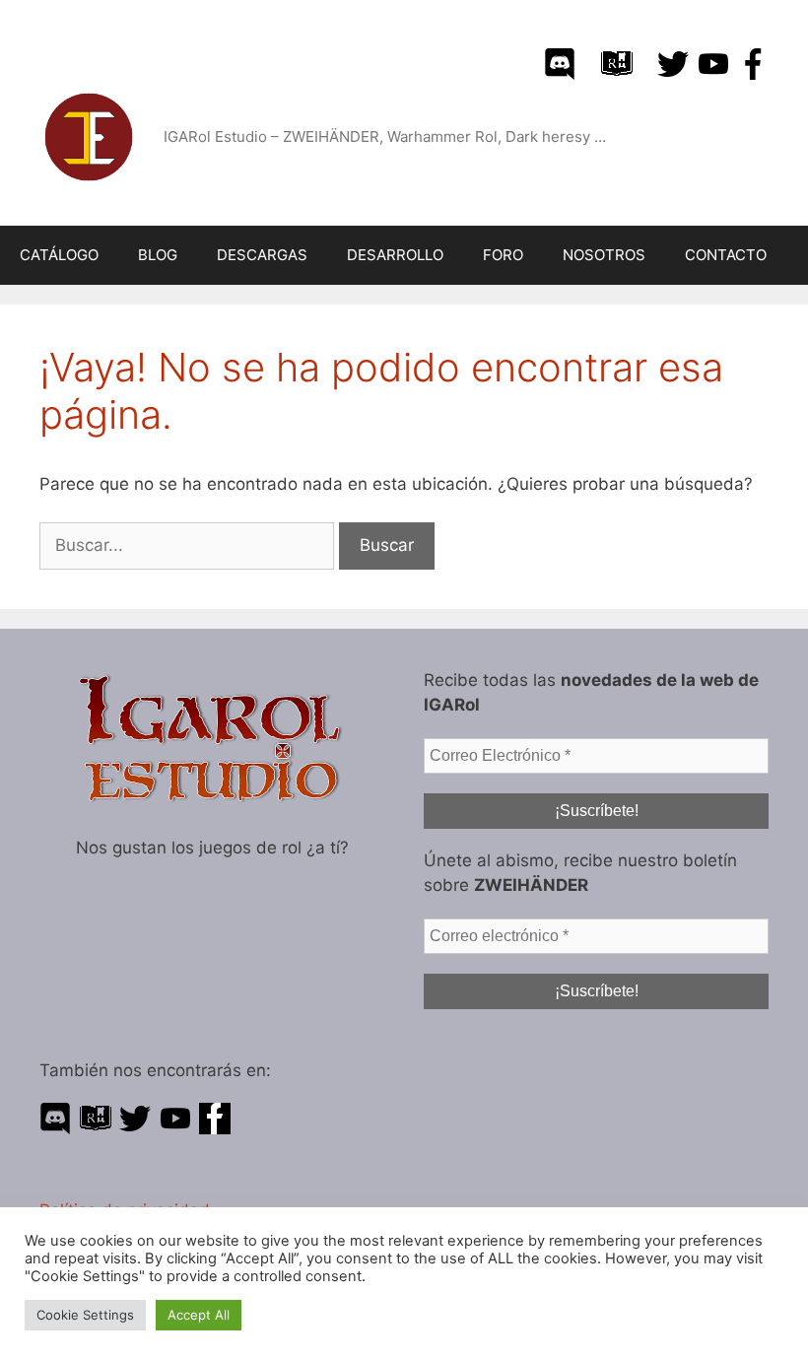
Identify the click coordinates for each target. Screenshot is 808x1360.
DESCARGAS (262, 254)
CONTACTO (726, 254)
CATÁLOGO (59, 254)
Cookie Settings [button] (85, 1315)
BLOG (157, 254)
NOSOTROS (604, 254)
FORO (503, 254)
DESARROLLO (395, 254)
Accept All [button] (199, 1315)
